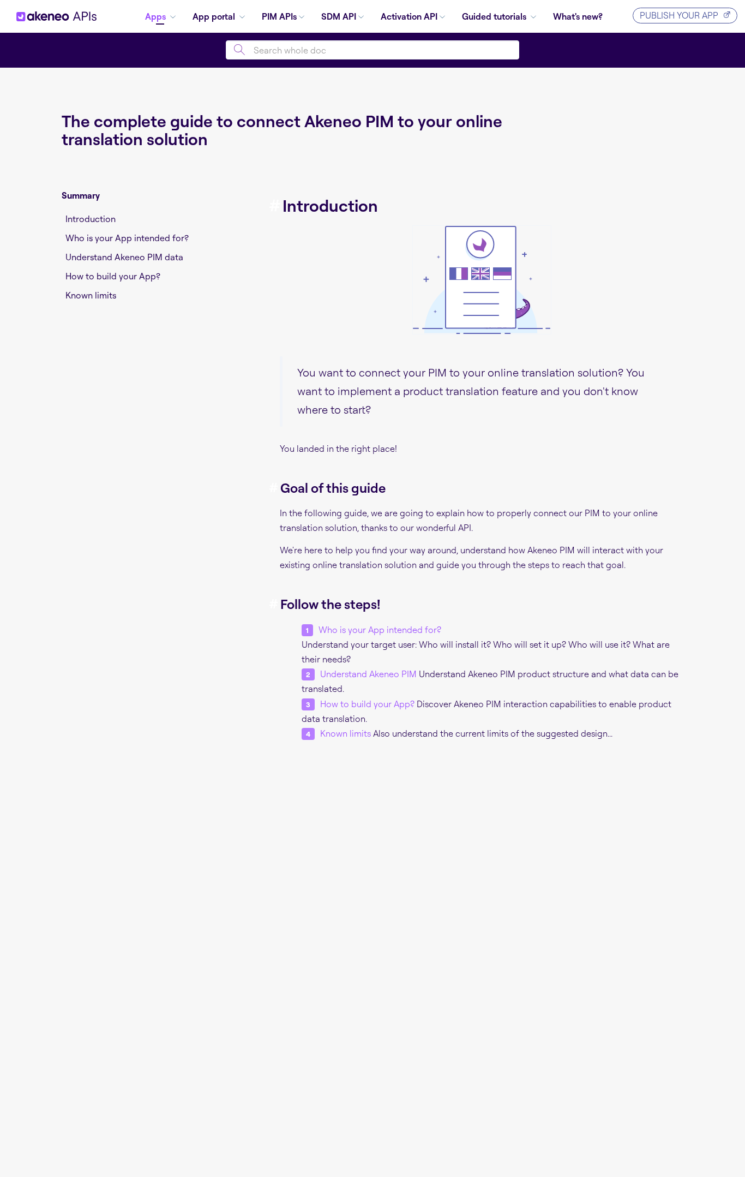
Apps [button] (156, 16)
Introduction (90, 218)
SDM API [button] (338, 16)
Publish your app (679, 15)
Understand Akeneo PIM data (124, 257)
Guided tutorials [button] (495, 16)
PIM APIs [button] (279, 16)
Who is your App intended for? (127, 237)
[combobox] (372, 49)
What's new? (578, 16)
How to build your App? (112, 276)
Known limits (90, 295)
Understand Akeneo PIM (368, 673)
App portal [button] (215, 16)
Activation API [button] (409, 16)
